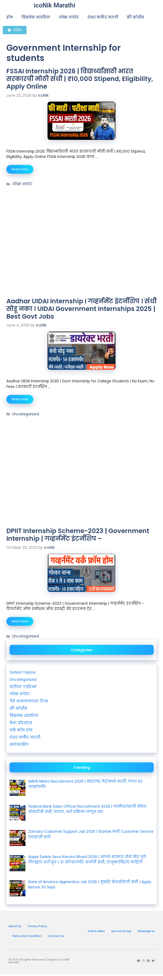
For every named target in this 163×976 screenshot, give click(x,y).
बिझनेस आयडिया (35, 17)
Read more (20, 169)
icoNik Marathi (54, 5)
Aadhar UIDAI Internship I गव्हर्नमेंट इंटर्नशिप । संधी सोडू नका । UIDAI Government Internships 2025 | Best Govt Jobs (81, 308)
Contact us (56, 936)
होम (9, 17)
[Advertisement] (81, 215)
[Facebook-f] (148, 960)
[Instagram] (143, 960)
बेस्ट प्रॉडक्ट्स (21, 722)
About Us (14, 926)
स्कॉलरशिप (19, 744)
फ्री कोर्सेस (135, 17)
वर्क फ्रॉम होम (21, 730)
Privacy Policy (37, 926)
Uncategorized (25, 414)
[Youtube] (138, 960)
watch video (96, 931)
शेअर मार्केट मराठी (102, 17)
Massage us (146, 931)
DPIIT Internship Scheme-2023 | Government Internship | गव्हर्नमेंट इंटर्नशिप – (77, 534)
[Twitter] (153, 960)
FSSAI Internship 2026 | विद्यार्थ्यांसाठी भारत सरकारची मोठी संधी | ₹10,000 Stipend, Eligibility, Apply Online (79, 79)
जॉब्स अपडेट (69, 17)
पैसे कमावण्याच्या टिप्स (29, 701)
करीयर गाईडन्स (23, 686)
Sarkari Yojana (23, 672)
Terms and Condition (26, 936)
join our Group (121, 931)
